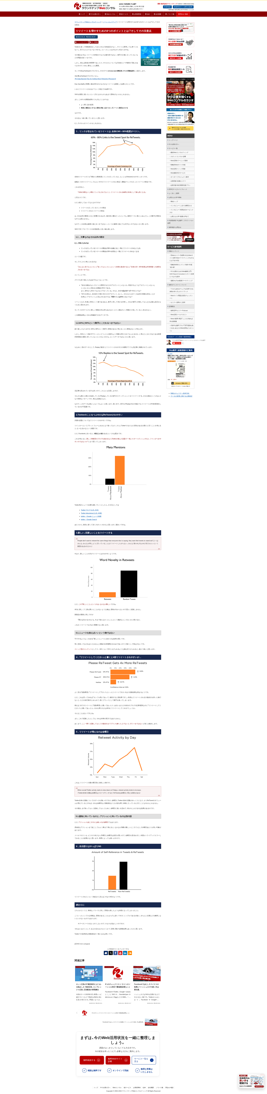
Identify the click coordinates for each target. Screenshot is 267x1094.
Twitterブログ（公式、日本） (90, 510)
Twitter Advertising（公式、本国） (91, 513)
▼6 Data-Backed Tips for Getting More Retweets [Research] (95, 79)
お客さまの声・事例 (175, 197)
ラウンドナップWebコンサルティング (88, 22)
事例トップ (174, 201)
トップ (96, 1087)
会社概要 (151, 1087)
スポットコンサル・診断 (178, 156)
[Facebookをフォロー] (115, 953)
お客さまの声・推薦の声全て (180, 216)
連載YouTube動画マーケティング (182, 280)
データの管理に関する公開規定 (181, 396)
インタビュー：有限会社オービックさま (181, 211)
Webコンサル (117, 1087)
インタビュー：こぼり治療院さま (181, 205)
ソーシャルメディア (110, 22)
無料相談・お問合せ (175, 227)
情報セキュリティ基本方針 (180, 393)
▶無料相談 (167, 7)
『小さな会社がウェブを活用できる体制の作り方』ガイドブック (181, 290)
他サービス (127, 1087)
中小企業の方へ (174, 144)
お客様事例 (136, 1087)
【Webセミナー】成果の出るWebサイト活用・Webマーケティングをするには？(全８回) (182, 257)
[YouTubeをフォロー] (120, 953)
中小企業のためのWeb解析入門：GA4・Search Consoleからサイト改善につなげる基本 (182, 273)
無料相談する (91, 1060)
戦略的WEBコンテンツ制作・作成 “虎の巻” (181, 266)
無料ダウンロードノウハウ (177, 285)
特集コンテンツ (174, 251)
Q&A (144, 1087)
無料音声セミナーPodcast (179, 310)
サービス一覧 (173, 148)
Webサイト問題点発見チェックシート (181, 297)
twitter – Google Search (89, 519)
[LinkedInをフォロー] (125, 953)
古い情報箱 (95, 42)
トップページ (173, 140)
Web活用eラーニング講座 (179, 160)
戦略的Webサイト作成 (178, 165)
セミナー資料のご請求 (178, 302)
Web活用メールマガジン (179, 314)
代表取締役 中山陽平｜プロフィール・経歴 (180, 222)
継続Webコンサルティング (179, 152)
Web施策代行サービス (178, 173)
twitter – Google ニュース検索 (91, 516)
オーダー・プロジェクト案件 (180, 177)
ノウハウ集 (159, 1087)
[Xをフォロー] (111, 953)
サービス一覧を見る (143, 1060)
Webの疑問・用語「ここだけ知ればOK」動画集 (181, 320)
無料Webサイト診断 (117, 1060)
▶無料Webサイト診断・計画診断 (183, 7)
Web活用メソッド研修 (178, 169)
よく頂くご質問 (174, 193)
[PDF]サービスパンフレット (178, 189)
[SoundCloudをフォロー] (130, 953)
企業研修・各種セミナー (178, 181)
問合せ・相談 (169, 1087)
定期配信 (172, 306)
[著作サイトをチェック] (106, 953)
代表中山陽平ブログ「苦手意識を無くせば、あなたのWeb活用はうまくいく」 (182, 328)
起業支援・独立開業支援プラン (180, 185)
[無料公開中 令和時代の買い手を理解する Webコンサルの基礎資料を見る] (251, 1081)
